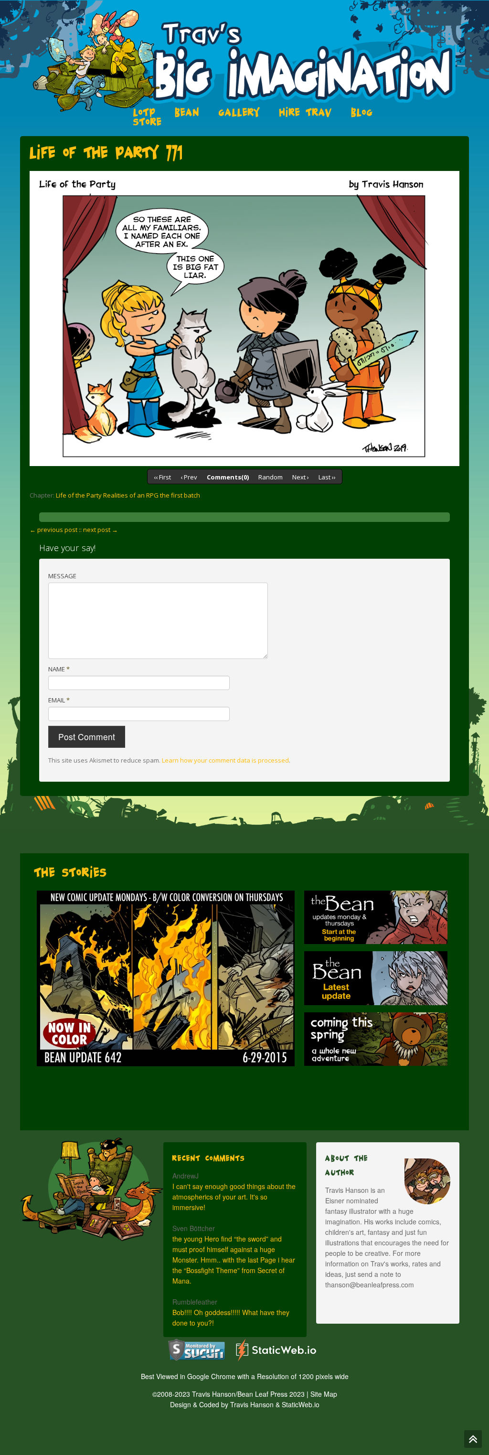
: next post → (99, 529)
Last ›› (327, 477)
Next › (300, 477)
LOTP (144, 112)
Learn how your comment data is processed (225, 760)
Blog (362, 112)
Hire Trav (305, 112)
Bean (187, 112)
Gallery (239, 112)
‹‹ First (162, 477)
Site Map (323, 1394)
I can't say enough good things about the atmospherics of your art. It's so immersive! (234, 1196)
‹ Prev (189, 477)
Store (147, 122)
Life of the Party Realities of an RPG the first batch (128, 495)
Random (270, 477)
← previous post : (55, 529)
